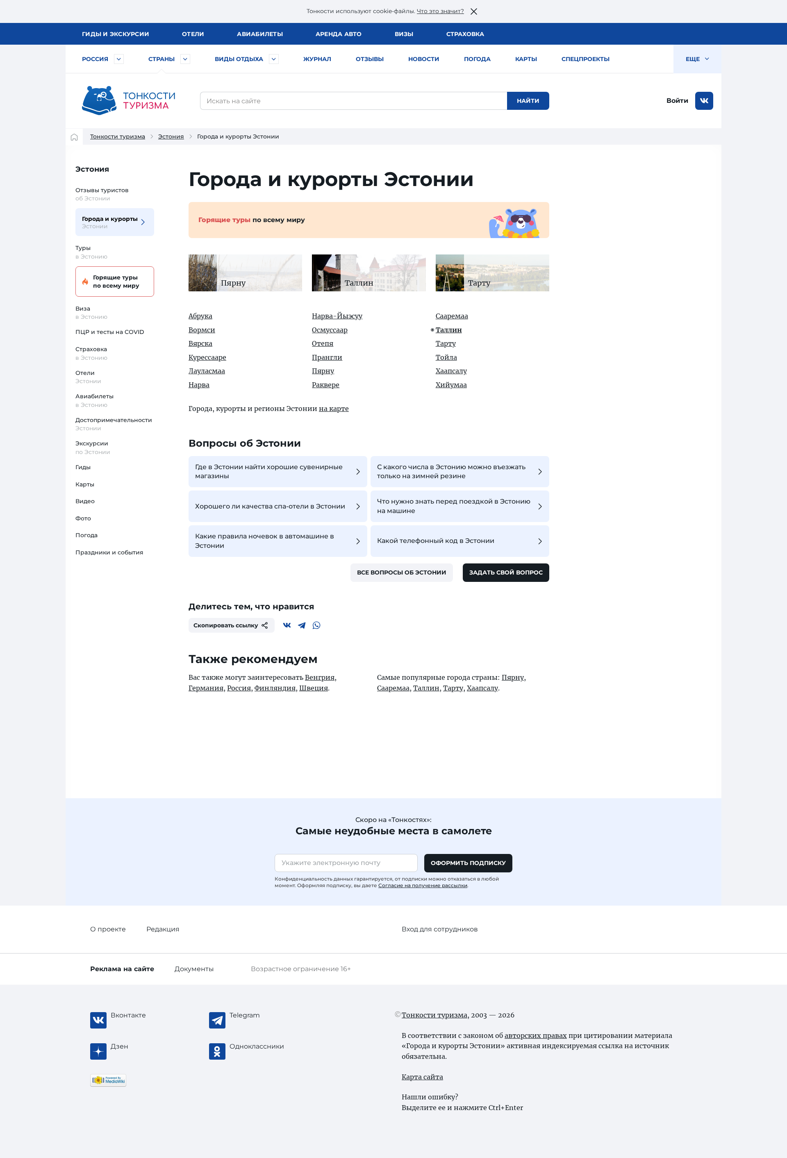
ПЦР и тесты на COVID (109, 332)
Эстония (171, 136)
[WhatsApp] (316, 625)
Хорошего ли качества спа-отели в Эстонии (270, 506)
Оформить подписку (468, 863)
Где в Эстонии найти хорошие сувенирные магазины (269, 471)
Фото (83, 518)
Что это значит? (440, 11)
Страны (161, 59)
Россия (95, 59)
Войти (677, 100)
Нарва (199, 385)
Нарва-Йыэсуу (337, 316)
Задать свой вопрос (506, 572)
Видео (85, 501)
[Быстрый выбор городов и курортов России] (119, 59)
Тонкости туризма (117, 136)
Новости (423, 59)
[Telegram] (301, 625)
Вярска (200, 343)
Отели (193, 34)
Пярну (323, 371)
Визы (404, 34)
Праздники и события (109, 552)
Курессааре (207, 357)
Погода (477, 59)
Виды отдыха (239, 59)
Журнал (317, 59)
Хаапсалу (451, 371)
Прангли (327, 357)
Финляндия (275, 688)
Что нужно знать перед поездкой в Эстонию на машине (453, 505)
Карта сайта (422, 1077)
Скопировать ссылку (225, 625)
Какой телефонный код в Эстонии (435, 541)
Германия (206, 688)
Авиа (260, 34)
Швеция (313, 688)
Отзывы (370, 59)
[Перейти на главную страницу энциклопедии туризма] (128, 101)
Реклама (122, 969)
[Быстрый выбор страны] (185, 59)
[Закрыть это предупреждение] (473, 11)
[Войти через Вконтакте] (704, 101)
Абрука (200, 316)
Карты (526, 59)
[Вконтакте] (287, 625)
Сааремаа (452, 316)
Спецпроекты (586, 59)
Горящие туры (116, 281)
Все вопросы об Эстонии (401, 572)
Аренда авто (339, 34)
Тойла (446, 357)
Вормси (202, 330)
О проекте (108, 929)
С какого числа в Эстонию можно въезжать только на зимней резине (451, 471)
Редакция (163, 929)
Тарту (446, 343)
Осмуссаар (330, 330)
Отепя (322, 343)
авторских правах (536, 1035)
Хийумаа (451, 385)
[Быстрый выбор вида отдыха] (274, 59)
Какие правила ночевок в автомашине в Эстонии (264, 540)
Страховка (465, 34)
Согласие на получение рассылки (422, 885)
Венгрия (319, 677)
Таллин (449, 330)
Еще (693, 59)
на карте (334, 408)
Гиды (83, 467)
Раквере (325, 385)
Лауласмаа (207, 371)
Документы (194, 969)
